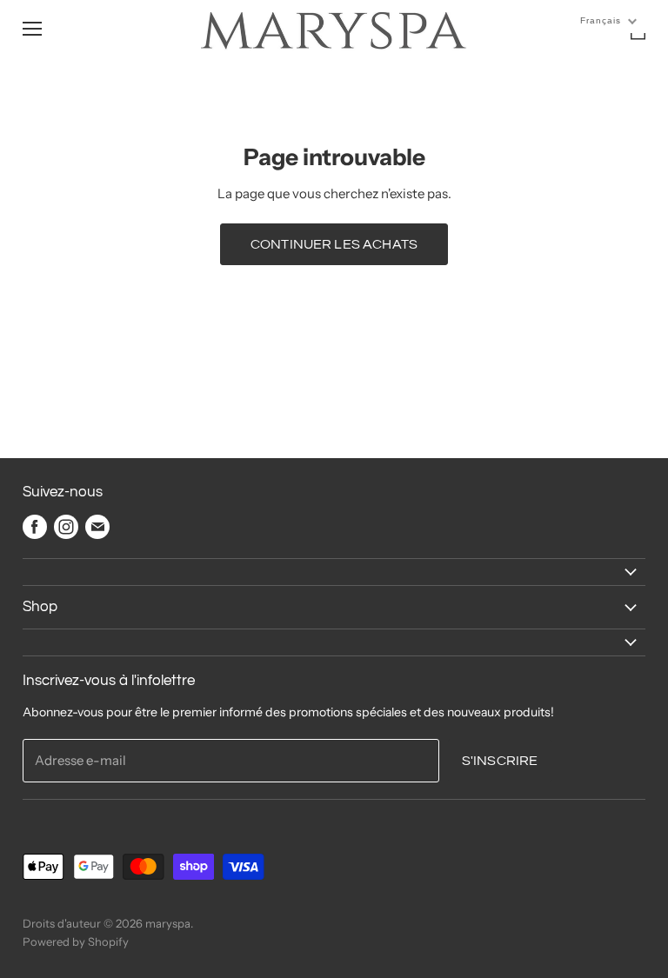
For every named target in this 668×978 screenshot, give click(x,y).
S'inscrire (500, 761)
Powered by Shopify (76, 941)
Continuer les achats (334, 244)
